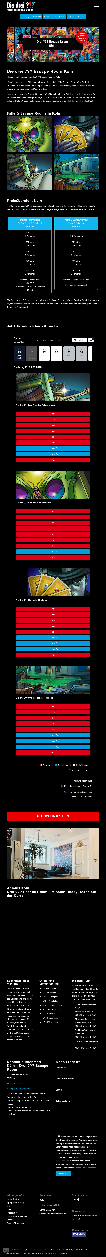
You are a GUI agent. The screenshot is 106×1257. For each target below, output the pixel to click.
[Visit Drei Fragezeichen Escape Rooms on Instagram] (74, 1200)
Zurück (13, 853)
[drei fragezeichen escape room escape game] (21, 6)
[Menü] (95, 6)
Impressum (12, 1212)
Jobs (9, 1205)
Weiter (93, 853)
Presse (10, 1219)
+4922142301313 (14, 1083)
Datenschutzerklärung (17, 1216)
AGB (9, 1209)
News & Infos (13, 1199)
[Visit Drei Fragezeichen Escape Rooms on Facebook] (78, 1200)
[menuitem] (95, 6)
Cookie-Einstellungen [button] (16, 1223)
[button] (6, 1251)
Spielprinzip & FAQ (15, 1202)
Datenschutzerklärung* (85, 1167)
